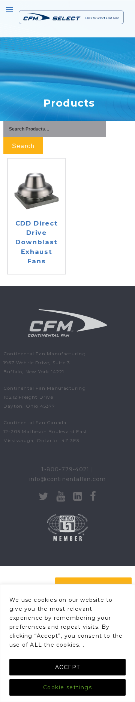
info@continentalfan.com (67, 479)
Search (23, 146)
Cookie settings (67, 687)
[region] (67, 643)
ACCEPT (67, 667)
